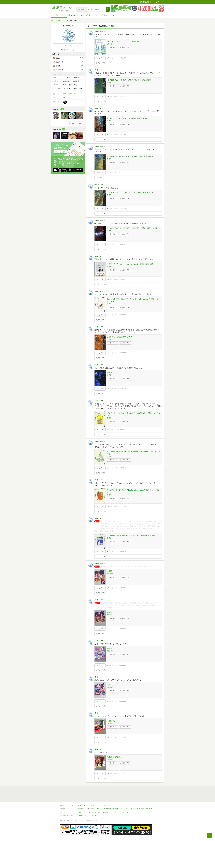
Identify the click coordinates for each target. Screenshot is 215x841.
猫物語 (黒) (111, 721)
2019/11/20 (122, 134)
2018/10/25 (122, 665)
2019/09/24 (123, 244)
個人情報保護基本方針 (94, 808)
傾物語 (109, 648)
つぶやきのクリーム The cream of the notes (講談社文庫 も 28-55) (131, 264)
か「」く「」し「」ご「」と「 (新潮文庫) (123, 41)
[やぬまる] (56, 139)
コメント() (113, 58)
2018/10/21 (122, 701)
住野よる (109, 44)
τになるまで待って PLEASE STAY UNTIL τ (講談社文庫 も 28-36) (131, 192)
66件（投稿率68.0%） (70, 94)
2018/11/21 (123, 468)
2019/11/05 (122, 172)
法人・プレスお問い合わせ (102, 812)
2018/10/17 (122, 773)
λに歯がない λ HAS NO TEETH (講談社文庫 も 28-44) (127, 118)
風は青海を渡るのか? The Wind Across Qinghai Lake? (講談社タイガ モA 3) (133, 452)
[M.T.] (64, 119)
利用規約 (108, 805)
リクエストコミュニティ (120, 812)
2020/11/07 (122, 58)
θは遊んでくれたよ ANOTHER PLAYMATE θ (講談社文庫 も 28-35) (132, 228)
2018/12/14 (123, 429)
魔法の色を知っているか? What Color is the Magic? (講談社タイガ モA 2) (133, 491)
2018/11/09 (122, 506)
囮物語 (109, 612)
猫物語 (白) (111, 685)
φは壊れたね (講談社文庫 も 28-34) (120, 337)
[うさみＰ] (72, 119)
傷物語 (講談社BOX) (114, 757)
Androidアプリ (82, 815)
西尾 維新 (110, 573)
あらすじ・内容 (125, 47)
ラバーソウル (60, 20)
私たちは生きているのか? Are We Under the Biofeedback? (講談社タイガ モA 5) (133, 300)
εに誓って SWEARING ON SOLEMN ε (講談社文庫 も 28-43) (130, 156)
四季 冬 (109, 373)
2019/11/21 (122, 96)
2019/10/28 (122, 208)
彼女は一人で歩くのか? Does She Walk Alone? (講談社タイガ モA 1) (132, 535)
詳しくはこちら (60, 152)
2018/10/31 (122, 588)
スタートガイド (97, 805)
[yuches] (79, 119)
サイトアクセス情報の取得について (142, 808)
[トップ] (52, 21)
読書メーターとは (83, 805)
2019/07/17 (122, 279)
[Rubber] (64, 139)
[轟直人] (72, 139)
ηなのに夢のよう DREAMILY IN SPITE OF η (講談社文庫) (129, 80)
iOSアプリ (94, 815)
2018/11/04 (123, 551)
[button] (108, 9)
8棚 (64, 97)
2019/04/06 (122, 315)
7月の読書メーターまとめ (68, 50)
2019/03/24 (122, 353)
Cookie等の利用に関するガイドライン (116, 808)
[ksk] (56, 119)
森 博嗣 (109, 82)
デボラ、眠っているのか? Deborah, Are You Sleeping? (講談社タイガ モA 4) (133, 414)
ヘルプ (80, 812)
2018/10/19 (122, 737)
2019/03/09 (122, 389)
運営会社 (81, 808)
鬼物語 (109, 571)
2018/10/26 (123, 629)
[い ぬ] (79, 139)
